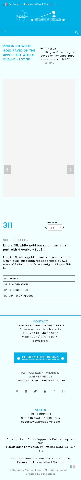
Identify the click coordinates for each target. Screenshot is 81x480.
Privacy (44, 458)
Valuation (16, 4)
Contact (49, 4)
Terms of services (24, 458)
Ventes (40, 410)
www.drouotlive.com (45, 422)
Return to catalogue (18, 295)
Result (52, 48)
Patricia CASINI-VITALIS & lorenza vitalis (40, 375)
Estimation (24, 462)
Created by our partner (40, 473)
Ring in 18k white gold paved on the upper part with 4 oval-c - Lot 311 (57, 55)
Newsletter (33, 4)
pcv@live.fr (40, 341)
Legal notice (61, 458)
